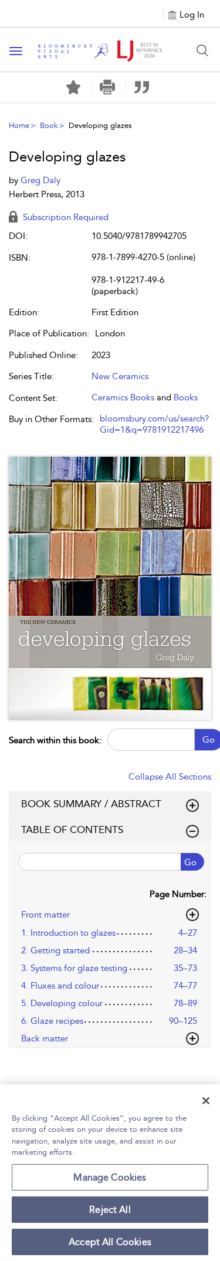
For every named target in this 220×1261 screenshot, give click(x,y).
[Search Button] (202, 50)
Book (49, 125)
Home (19, 125)
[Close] (206, 1101)
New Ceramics (120, 376)
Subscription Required (65, 217)
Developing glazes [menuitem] (100, 125)
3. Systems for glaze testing (74, 968)
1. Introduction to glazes (68, 933)
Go (190, 862)
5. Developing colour (62, 1003)
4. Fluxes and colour (60, 985)
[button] (108, 87)
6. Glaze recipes (52, 1021)
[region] (110, 1172)
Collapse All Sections (169, 776)
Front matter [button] (45, 914)
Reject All (110, 1209)
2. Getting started (55, 950)
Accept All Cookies (110, 1241)
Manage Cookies (109, 1177)
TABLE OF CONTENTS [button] (72, 829)
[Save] (73, 87)
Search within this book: (55, 740)
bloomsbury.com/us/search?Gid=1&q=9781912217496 (154, 424)
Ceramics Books (123, 397)
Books (186, 397)
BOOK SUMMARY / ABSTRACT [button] (91, 804)
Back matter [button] (44, 1038)
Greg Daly (40, 180)
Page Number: (178, 894)
